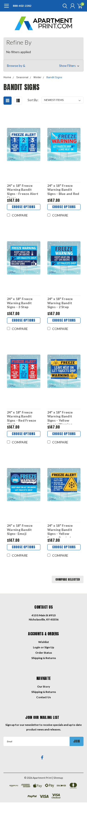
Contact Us (43, 697)
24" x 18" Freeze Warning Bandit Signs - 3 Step (19, 303)
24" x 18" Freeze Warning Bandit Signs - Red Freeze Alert (21, 417)
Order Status (43, 652)
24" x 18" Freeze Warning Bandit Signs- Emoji (19, 529)
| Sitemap (57, 777)
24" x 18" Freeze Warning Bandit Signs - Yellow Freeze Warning (60, 417)
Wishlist (43, 642)
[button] (43, 66)
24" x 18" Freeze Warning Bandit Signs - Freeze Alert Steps (22, 190)
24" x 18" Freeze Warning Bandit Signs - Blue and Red (63, 190)
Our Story (43, 686)
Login (36, 647)
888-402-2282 (22, 5)
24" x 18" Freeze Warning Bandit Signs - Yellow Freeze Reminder (60, 530)
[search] (63, 6)
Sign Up (49, 647)
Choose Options (23, 206)
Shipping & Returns (43, 658)
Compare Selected (67, 579)
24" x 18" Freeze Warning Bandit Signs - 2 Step (60, 303)
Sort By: (33, 100)
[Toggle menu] (6, 8)
